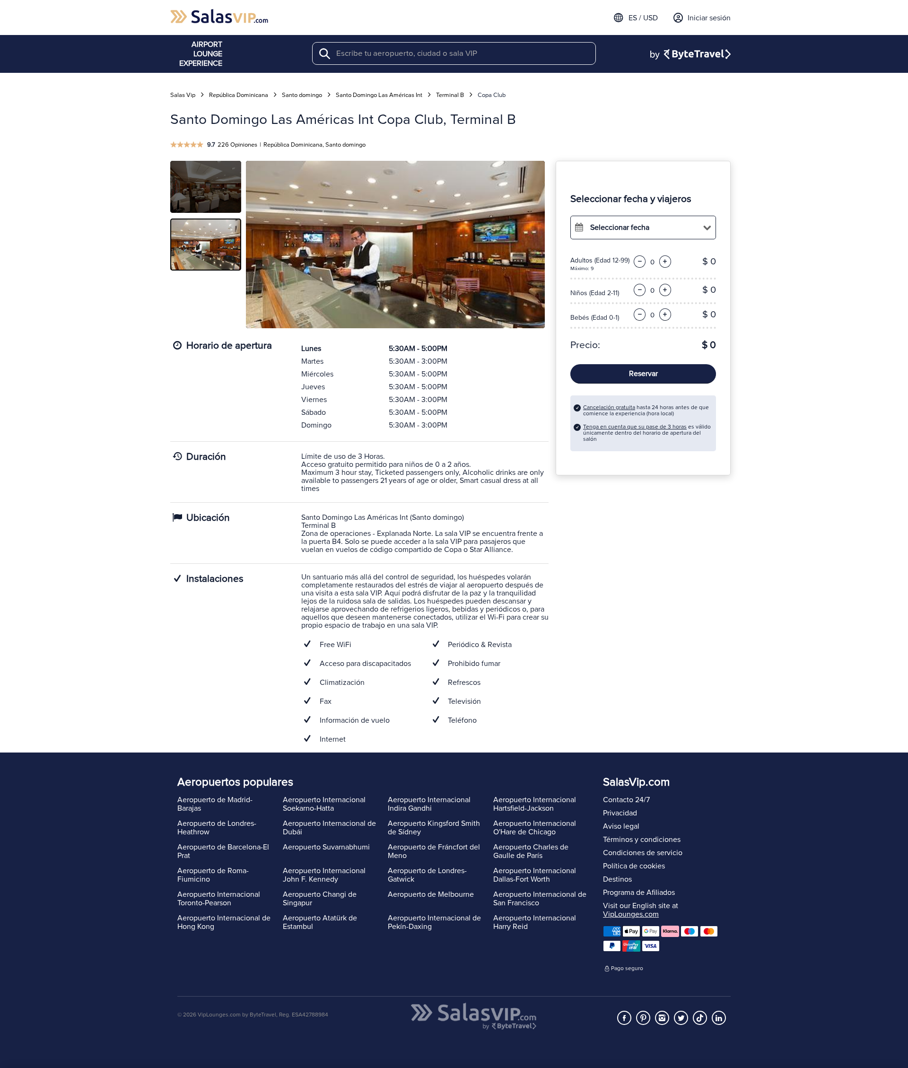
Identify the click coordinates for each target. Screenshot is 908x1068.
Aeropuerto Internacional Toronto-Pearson (218, 899)
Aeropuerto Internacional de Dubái (329, 828)
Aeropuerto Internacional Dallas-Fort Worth (534, 875)
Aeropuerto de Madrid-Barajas (215, 804)
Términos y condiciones (642, 839)
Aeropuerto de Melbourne (431, 894)
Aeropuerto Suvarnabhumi (326, 847)
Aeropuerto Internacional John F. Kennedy (324, 875)
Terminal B (450, 95)
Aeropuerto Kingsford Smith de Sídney (434, 828)
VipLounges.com (631, 914)
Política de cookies (634, 866)
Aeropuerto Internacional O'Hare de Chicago (534, 828)
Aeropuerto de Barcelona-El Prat (223, 851)
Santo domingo (302, 95)
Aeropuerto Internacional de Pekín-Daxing (434, 922)
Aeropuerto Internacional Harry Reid (534, 922)
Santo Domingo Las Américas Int (379, 95)
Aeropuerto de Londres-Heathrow (216, 828)
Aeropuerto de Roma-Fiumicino (213, 875)
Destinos (617, 879)
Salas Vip (182, 95)
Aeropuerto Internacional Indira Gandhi (429, 804)
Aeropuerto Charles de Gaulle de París (530, 851)
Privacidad (620, 813)
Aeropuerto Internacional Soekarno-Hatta (324, 804)
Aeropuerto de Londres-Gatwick (427, 875)
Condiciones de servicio (642, 853)
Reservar (643, 373)
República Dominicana (238, 95)
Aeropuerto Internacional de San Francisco (539, 899)
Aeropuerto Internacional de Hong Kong (224, 922)
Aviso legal (621, 826)
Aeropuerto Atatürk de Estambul (320, 922)
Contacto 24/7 (626, 800)
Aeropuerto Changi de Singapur (320, 899)
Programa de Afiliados (639, 892)
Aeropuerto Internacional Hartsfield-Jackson (534, 804)
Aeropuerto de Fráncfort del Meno (434, 851)
